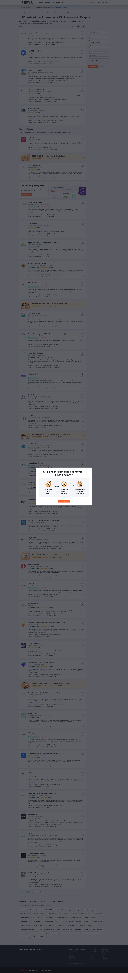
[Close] (90, 469)
